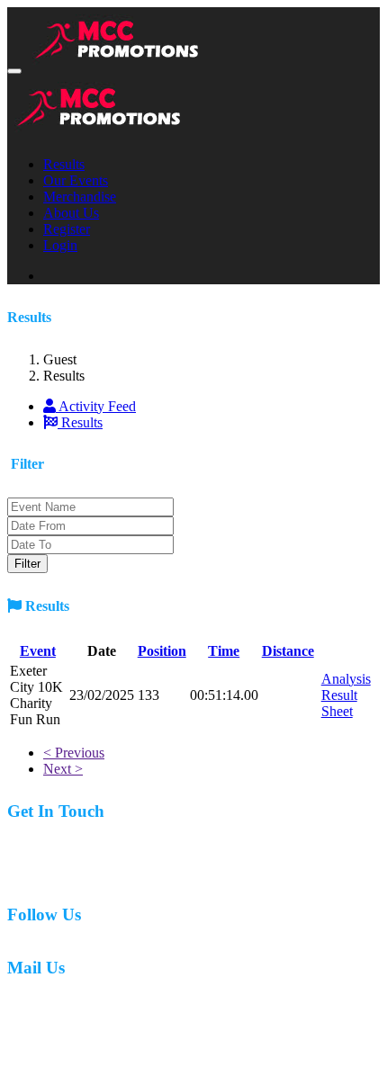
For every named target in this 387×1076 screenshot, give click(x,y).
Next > (63, 768)
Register (66, 229)
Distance (288, 651)
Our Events (75, 180)
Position (162, 651)
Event (38, 651)
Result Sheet (339, 703)
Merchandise (79, 196)
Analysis (346, 678)
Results (64, 164)
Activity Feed (96, 406)
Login (60, 245)
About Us (71, 212)
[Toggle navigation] (14, 71)
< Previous (73, 752)
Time (223, 651)
